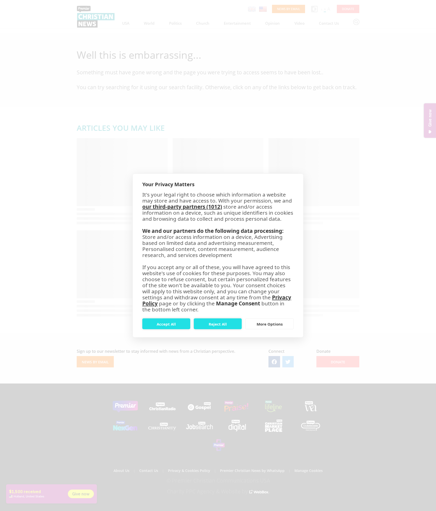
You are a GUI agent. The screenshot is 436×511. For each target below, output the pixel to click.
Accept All (166, 323)
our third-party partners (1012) (182, 206)
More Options (270, 323)
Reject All (218, 323)
